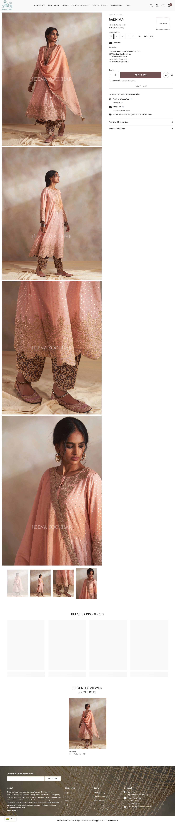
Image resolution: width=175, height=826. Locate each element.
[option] (17, 583)
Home (111, 15)
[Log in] (157, 5)
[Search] (152, 5)
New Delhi (131, 792)
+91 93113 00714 (117, 102)
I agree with (116, 81)
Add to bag (141, 75)
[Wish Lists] (163, 5)
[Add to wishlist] (166, 75)
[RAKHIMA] (87, 723)
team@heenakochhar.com (121, 110)
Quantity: (112, 70)
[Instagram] (131, 814)
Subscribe (53, 778)
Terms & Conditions (128, 81)
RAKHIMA (72, 751)
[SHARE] (171, 75)
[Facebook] (126, 814)
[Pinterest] (137, 814)
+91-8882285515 (133, 800)
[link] (26, 673)
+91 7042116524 (133, 803)
